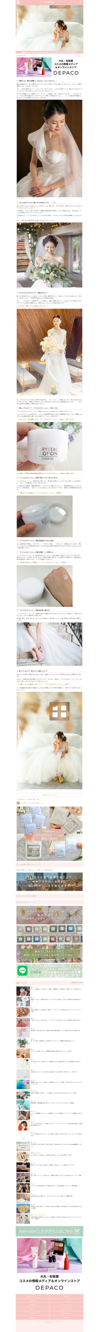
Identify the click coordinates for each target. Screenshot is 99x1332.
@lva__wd (19, 288)
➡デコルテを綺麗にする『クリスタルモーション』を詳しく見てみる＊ (47, 419)
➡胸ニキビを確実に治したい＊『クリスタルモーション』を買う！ (45, 684)
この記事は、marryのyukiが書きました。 (32, 803)
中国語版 (32, 1317)
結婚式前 (49, 870)
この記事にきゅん (49, 795)
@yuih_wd (19, 666)
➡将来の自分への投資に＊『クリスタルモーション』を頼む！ (43, 562)
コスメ (25, 870)
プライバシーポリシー (66, 1305)
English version (66, 1313)
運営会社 (32, 1309)
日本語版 (32, 1313)
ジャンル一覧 (66, 1300)
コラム (42, 870)
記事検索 (32, 1300)
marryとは (66, 1296)
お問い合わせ (66, 1309)
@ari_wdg (19, 790)
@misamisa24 (20, 198)
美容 (19, 870)
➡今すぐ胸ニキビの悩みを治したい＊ (34, 306)
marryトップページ (32, 1296)
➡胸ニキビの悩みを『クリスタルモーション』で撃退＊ (41, 493)
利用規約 (32, 1305)
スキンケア (33, 870)
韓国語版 (66, 1317)
